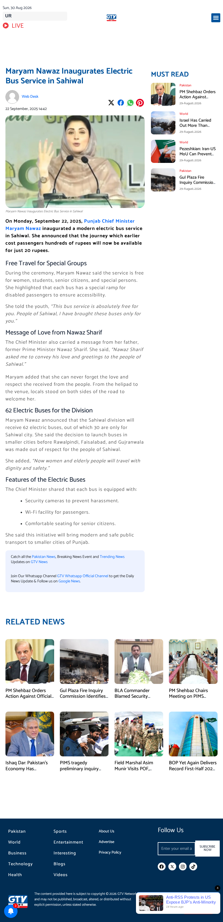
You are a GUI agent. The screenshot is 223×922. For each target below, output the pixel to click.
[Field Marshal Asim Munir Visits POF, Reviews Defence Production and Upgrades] (138, 734)
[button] (215, 17)
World (14, 842)
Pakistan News (43, 557)
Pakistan (17, 831)
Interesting (65, 853)
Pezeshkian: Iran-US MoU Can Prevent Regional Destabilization (197, 156)
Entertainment (68, 842)
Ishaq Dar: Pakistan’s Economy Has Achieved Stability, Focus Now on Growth (28, 772)
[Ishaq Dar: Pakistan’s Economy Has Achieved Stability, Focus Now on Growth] (29, 734)
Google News (69, 581)
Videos (61, 875)
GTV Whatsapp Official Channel (83, 576)
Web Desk (30, 96)
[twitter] (172, 866)
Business (17, 853)
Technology (20, 864)
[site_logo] (111, 17)
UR (8, 16)
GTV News (39, 562)
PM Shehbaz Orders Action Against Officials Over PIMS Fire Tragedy (197, 99)
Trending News (112, 557)
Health (15, 875)
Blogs (60, 864)
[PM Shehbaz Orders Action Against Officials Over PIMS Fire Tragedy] (29, 661)
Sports (60, 831)
